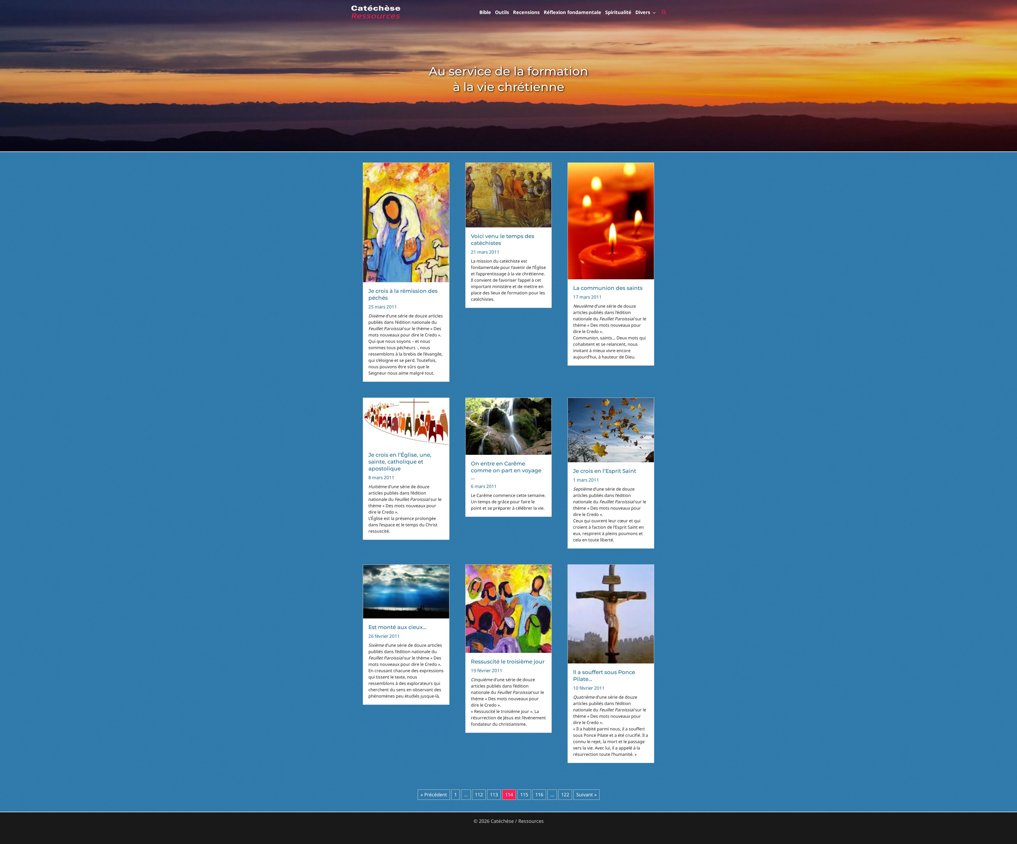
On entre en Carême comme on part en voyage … (506, 470)
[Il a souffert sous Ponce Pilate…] (611, 613)
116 (539, 794)
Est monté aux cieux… (397, 627)
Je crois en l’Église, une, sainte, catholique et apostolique (399, 462)
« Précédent (434, 794)
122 (565, 794)
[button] (653, 12)
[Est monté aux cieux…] (406, 591)
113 (494, 794)
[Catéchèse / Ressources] (376, 11)
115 (524, 794)
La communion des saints (608, 288)
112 (479, 794)
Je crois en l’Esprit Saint (604, 471)
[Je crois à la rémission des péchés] (406, 222)
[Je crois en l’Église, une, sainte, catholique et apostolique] (406, 421)
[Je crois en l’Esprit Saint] (611, 429)
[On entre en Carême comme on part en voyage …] (509, 426)
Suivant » (586, 794)
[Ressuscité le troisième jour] (509, 608)
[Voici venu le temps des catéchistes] (509, 194)
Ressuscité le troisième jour (508, 661)
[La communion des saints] (611, 220)
